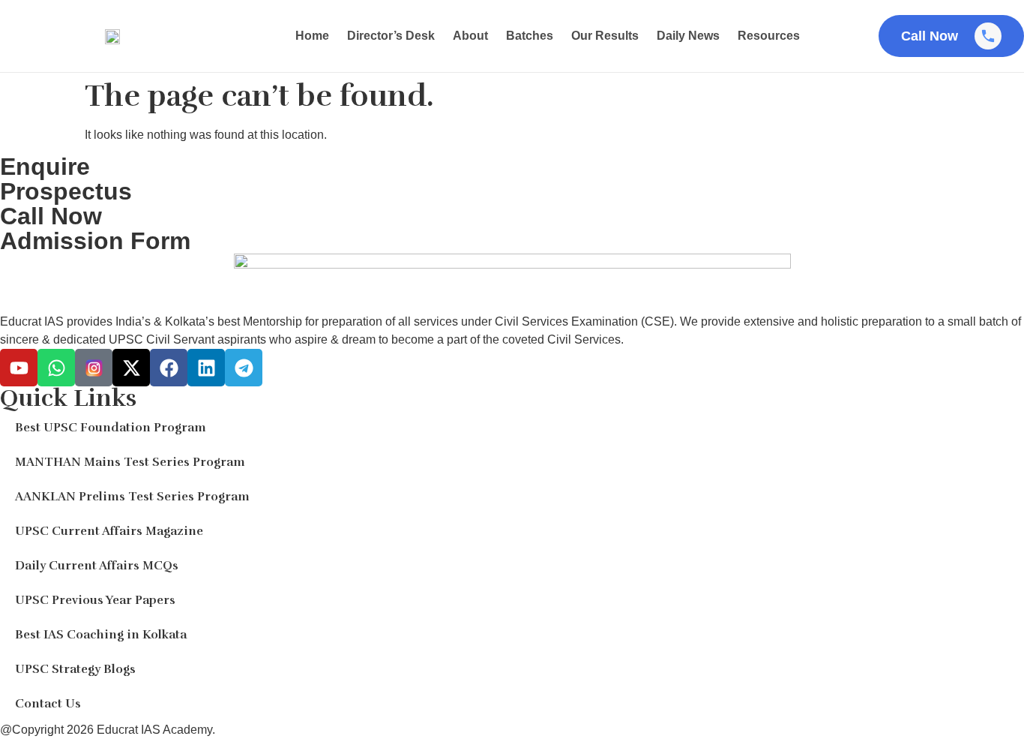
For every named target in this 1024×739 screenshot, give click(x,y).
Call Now (51, 216)
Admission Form (95, 240)
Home (312, 35)
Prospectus (66, 191)
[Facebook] (168, 367)
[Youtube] (18, 367)
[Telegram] (243, 367)
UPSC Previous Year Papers (95, 600)
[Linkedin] (206, 367)
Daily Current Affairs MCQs (96, 565)
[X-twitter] (131, 367)
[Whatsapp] (56, 367)
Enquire (45, 166)
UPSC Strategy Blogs (75, 669)
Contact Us (48, 703)
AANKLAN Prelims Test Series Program (132, 496)
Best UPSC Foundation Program (110, 427)
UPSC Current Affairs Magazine (109, 531)
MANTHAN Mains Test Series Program (130, 462)
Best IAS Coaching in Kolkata (101, 634)
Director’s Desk (391, 35)
